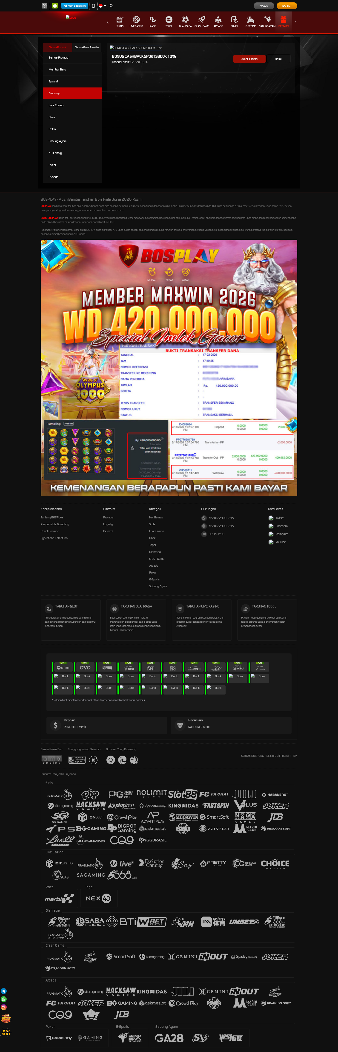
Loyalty (108, 524)
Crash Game (202, 26)
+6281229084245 (221, 518)
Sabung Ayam (267, 26)
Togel (169, 26)
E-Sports (251, 26)
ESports (53, 177)
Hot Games (156, 517)
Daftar (286, 5)
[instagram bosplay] (3, 1007)
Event (52, 165)
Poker (234, 26)
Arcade (218, 26)
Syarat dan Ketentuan (54, 538)
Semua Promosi (57, 47)
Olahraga (185, 26)
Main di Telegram (77, 5)
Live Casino (136, 26)
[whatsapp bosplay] (3, 999)
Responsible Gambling (55, 524)
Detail (278, 59)
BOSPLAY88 (216, 534)
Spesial (53, 81)
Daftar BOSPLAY (49, 217)
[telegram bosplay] (3, 991)
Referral (108, 531)
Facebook (282, 526)
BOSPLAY (46, 206)
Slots (120, 26)
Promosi (283, 26)
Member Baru (57, 69)
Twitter (280, 518)
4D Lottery (55, 153)
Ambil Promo (249, 59)
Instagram (282, 534)
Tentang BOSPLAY (52, 517)
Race (153, 26)
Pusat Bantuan (50, 531)
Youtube (281, 542)
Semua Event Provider (87, 47)
